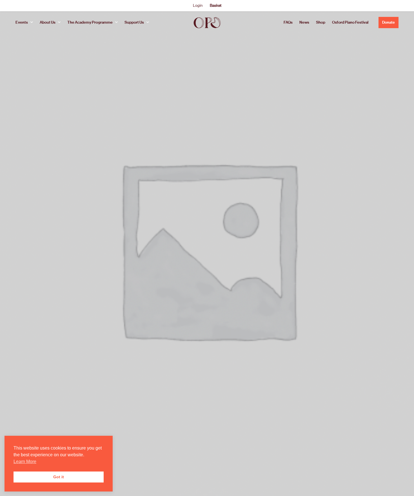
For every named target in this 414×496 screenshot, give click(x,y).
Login (197, 5)
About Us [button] (47, 22)
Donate (388, 22)
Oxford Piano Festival (350, 22)
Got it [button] (58, 477)
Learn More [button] (25, 461)
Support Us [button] (134, 22)
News (304, 22)
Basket (215, 5)
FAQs (288, 22)
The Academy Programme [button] (90, 22)
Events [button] (21, 22)
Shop (320, 22)
